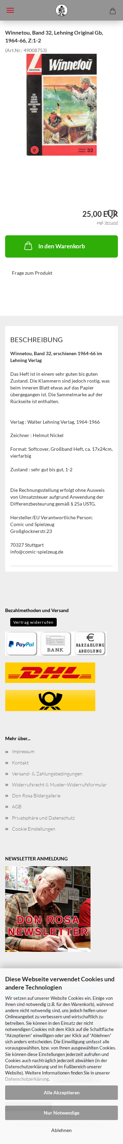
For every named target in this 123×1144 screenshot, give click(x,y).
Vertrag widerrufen (33, 622)
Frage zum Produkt (32, 273)
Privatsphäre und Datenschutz (43, 818)
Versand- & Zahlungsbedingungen (47, 773)
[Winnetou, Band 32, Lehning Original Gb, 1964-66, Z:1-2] (61, 104)
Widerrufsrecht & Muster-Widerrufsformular (59, 784)
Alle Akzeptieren (62, 1092)
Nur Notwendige (61, 1113)
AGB (17, 806)
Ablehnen (61, 1130)
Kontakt (20, 763)
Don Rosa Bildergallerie (36, 795)
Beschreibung (36, 339)
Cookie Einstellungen (33, 829)
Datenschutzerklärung (27, 1079)
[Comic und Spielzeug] (61, 10)
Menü (10, 10)
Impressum (23, 751)
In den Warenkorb (61, 246)
